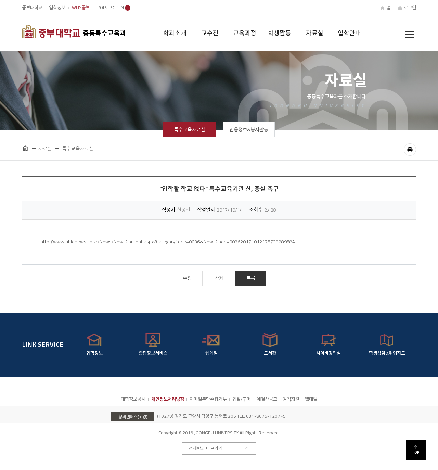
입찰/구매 (241, 399)
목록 (250, 278)
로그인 (410, 7)
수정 (187, 278)
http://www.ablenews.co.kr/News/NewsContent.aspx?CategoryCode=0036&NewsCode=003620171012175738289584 (167, 241)
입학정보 (57, 7)
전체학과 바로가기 (205, 448)
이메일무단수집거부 (208, 399)
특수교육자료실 (189, 130)
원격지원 (291, 399)
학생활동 (279, 33)
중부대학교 (32, 7)
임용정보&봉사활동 (248, 130)
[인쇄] (410, 149)
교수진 (210, 33)
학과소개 (174, 33)
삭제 (219, 278)
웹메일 (311, 399)
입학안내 (349, 33)
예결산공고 (267, 399)
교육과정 (244, 33)
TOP (416, 452)
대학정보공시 (133, 399)
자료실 (314, 33)
